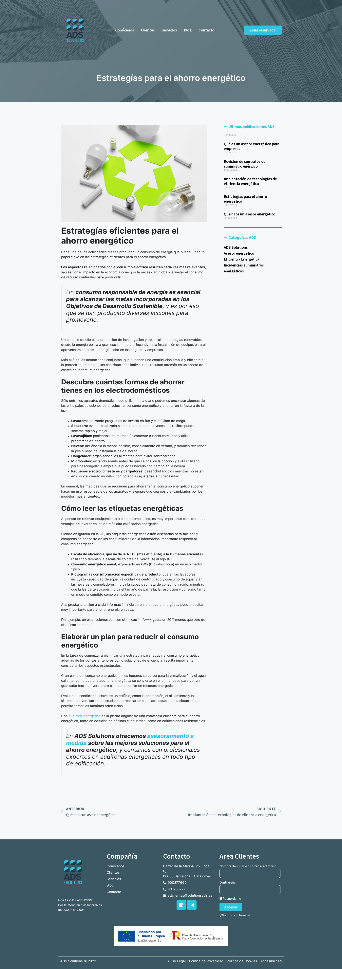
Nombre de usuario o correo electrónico (247, 866)
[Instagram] (192, 905)
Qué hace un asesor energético (249, 213)
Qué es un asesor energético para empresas (251, 146)
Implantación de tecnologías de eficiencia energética (250, 181)
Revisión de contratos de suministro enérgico (244, 164)
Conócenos (124, 29)
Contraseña (227, 882)
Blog (188, 29)
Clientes (148, 29)
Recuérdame (231, 898)
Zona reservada (263, 29)
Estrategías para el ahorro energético (245, 199)
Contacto (206, 29)
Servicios (169, 29)
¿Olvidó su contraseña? (234, 915)
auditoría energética (85, 716)
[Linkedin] (181, 905)
